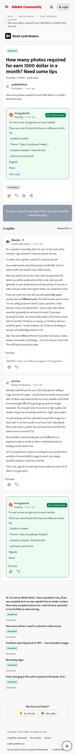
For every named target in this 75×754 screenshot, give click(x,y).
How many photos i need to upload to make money (33, 625)
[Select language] (51, 7)
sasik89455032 (19, 84)
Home (10, 16)
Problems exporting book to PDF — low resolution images (37, 642)
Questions (12, 19)
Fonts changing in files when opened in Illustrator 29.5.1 (36, 676)
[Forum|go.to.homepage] (27, 7)
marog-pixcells (22, 113)
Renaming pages (15, 659)
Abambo (16, 239)
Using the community (17, 737)
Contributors (13, 187)
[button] (6, 8)
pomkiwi (15, 381)
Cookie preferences (16, 743)
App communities (26, 16)
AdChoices (59, 749)
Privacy (47, 737)
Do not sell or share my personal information (27, 749)
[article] (37, 304)
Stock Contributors (48, 16)
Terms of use (35, 737)
